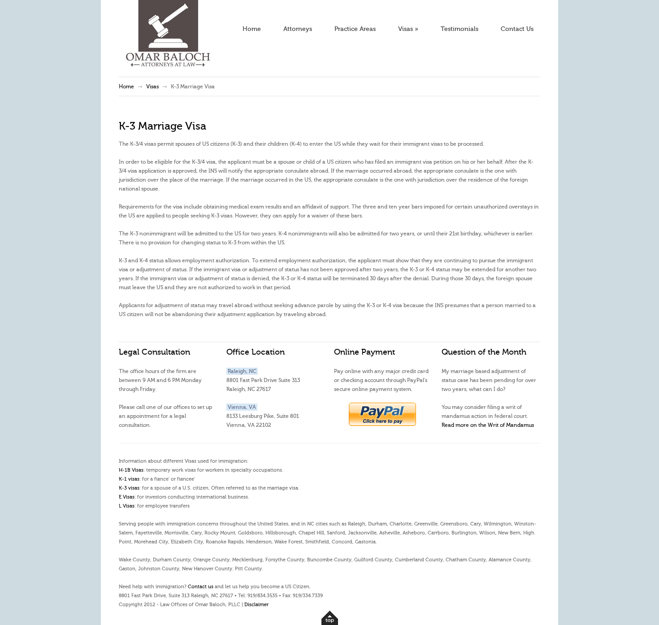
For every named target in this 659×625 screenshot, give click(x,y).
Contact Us (517, 29)
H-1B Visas (131, 470)
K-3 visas (129, 488)
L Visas (126, 506)
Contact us (200, 587)
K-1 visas (129, 479)
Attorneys (297, 29)
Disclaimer (256, 605)
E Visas (126, 497)
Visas (408, 29)
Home (252, 29)
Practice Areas (355, 29)
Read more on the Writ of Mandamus (488, 425)
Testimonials (459, 29)
